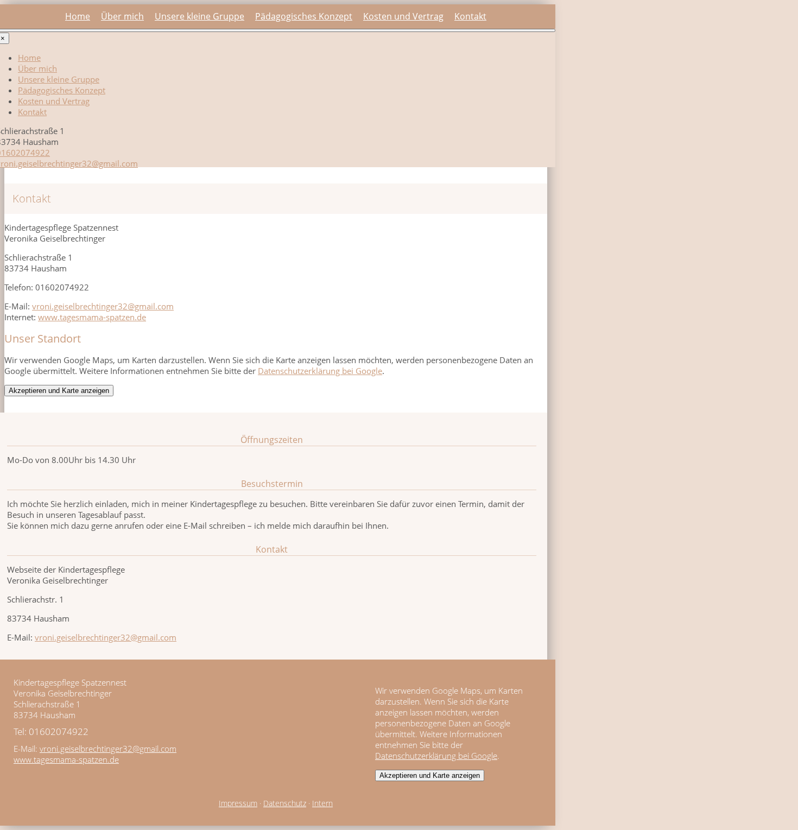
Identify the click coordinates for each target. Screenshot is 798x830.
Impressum (238, 803)
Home (77, 16)
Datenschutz (284, 803)
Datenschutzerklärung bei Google (320, 370)
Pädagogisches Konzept (303, 16)
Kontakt (470, 16)
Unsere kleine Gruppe (199, 16)
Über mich (122, 16)
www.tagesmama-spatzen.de (92, 317)
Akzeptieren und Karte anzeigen (59, 391)
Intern (322, 803)
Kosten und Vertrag (403, 16)
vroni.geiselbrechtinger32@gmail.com (103, 306)
